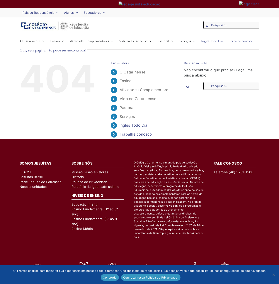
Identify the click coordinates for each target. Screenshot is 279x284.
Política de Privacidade (89, 182)
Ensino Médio (82, 229)
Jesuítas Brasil (31, 177)
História (77, 177)
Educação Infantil (85, 204)
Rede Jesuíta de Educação (40, 182)
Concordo (110, 277)
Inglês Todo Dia (134, 125)
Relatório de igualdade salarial (95, 187)
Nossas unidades (33, 187)
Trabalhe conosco (136, 134)
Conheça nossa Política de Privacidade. (150, 277)
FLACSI (25, 172)
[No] (273, 274)
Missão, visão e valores (90, 172)
